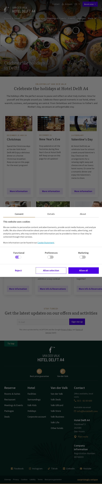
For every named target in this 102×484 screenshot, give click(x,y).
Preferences (51, 252)
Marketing (83, 252)
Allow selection (51, 270)
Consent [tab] (19, 213)
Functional (18, 252)
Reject (18, 270)
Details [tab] (51, 213)
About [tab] (83, 213)
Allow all (83, 270)
